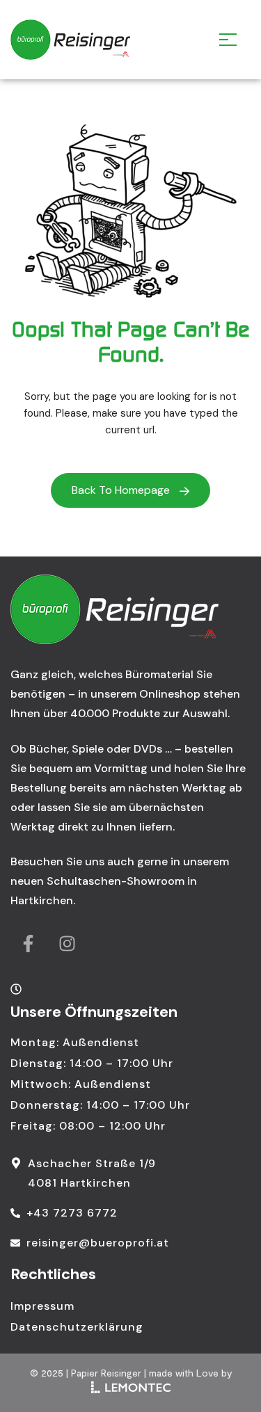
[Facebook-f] (27, 943)
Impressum (42, 1306)
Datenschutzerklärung (76, 1326)
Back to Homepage (122, 490)
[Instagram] (66, 943)
